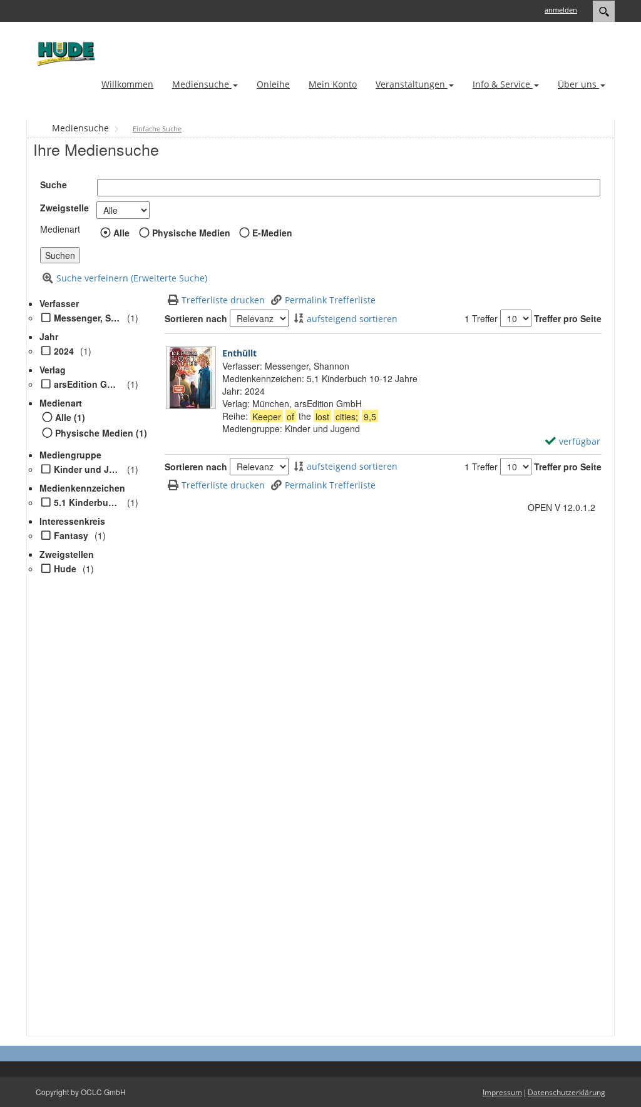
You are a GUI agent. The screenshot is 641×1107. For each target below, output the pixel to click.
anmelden (561, 9)
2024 (64, 351)
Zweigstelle (64, 207)
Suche (53, 184)
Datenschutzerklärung (566, 1092)
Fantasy (71, 535)
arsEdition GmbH (87, 384)
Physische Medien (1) (101, 433)
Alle (121, 232)
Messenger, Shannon (87, 317)
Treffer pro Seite (568, 318)
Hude (65, 568)
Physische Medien (191, 232)
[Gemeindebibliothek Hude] (63, 53)
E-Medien (272, 232)
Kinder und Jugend (87, 469)
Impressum (502, 1092)
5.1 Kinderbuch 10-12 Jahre (87, 502)
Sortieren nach (196, 318)
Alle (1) (70, 417)
